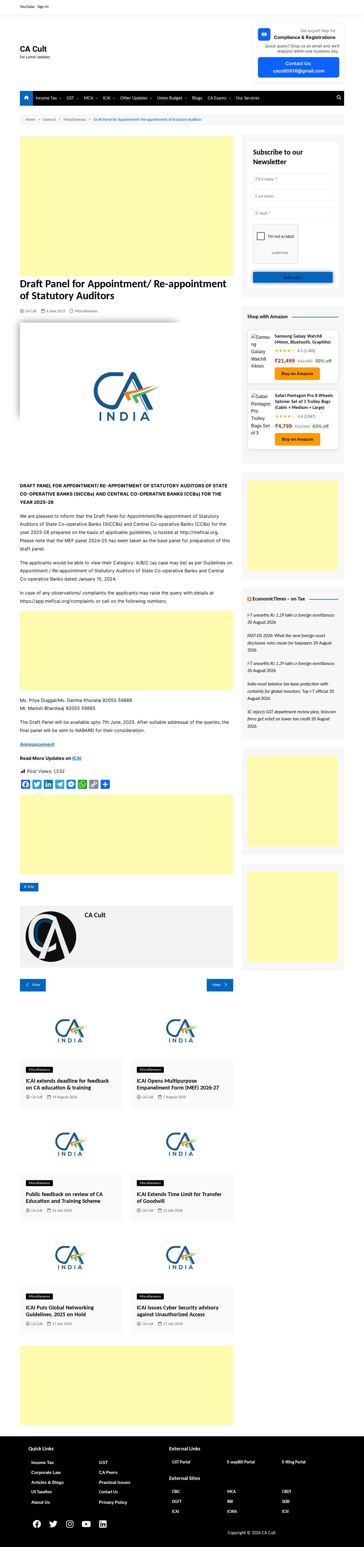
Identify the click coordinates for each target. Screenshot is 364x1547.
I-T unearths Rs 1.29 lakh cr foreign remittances (290, 615)
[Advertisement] (126, 206)
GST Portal (181, 1462)
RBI (230, 1502)
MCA (88, 98)
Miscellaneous (86, 311)
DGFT (176, 1502)
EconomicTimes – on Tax (279, 599)
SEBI (285, 1502)
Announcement (37, 744)
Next (216, 985)
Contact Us (108, 1492)
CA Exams (217, 98)
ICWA (232, 1512)
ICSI (285, 1512)
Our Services (247, 98)
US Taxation (41, 1492)
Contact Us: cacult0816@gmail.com (298, 67)
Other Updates (133, 98)
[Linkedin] (102, 1524)
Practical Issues (114, 1482)
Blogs (197, 98)
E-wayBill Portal (241, 1462)
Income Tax (46, 98)
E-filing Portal (294, 1462)
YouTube (27, 7)
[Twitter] (53, 1524)
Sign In (43, 7)
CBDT (286, 1492)
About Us (40, 1502)
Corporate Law (46, 1472)
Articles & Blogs (47, 1482)
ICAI (106, 98)
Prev (36, 985)
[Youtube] (86, 1524)
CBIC (176, 1492)
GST (70, 98)
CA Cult (33, 49)
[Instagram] (69, 1524)
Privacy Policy (113, 1502)
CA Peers (108, 1472)
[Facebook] (36, 1524)
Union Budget (169, 98)
